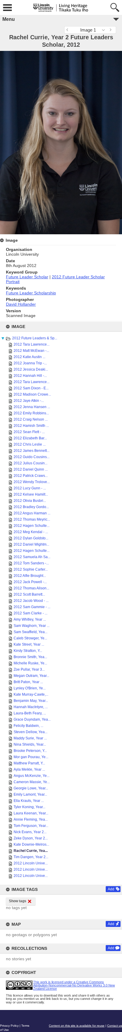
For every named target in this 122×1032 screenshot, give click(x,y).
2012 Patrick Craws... (31, 476)
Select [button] (105, 29)
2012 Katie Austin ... (29, 357)
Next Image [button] (111, 29)
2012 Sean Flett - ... (29, 432)
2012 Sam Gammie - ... (32, 607)
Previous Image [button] (69, 29)
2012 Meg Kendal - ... (31, 532)
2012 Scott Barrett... (29, 594)
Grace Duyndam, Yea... (32, 719)
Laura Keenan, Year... (31, 813)
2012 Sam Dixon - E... (31, 388)
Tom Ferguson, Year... (31, 826)
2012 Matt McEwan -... (31, 351)
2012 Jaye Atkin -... (29, 401)
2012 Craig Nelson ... (31, 419)
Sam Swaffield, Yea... (30, 632)
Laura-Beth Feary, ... (30, 713)
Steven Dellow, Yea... (30, 732)
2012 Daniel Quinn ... (31, 469)
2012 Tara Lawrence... (31, 344)
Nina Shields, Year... (30, 744)
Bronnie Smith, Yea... (30, 657)
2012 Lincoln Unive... (31, 863)
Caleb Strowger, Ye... (30, 638)
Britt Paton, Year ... (28, 682)
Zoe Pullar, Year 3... (29, 669)
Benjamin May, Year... (31, 701)
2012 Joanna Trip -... (30, 363)
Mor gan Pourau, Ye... (31, 757)
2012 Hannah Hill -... (30, 376)
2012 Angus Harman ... (32, 513)
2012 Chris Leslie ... (30, 444)
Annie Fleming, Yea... (31, 819)
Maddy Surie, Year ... (30, 738)
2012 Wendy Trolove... (32, 482)
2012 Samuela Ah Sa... (32, 557)
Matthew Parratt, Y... (29, 763)
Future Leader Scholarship (31, 293)
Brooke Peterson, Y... (30, 751)
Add (111, 889)
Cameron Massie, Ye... (32, 782)
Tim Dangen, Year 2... (31, 857)
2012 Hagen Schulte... (31, 526)
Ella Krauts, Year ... (29, 801)
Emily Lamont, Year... (30, 794)
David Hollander (21, 304)
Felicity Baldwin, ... (28, 726)
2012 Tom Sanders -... (31, 563)
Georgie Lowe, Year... (31, 788)
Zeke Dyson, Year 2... (31, 838)
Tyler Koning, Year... (29, 807)
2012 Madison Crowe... (32, 394)
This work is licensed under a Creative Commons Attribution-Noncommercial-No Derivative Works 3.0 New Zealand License (74, 985)
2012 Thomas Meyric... (32, 519)
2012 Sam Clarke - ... (30, 613)
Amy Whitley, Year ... (30, 619)
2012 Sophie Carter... (31, 569)
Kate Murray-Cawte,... (31, 694)
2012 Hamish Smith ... (31, 426)
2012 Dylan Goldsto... (31, 538)
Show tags (17, 901)
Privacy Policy (9, 1025)
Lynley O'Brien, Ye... (30, 688)
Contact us (114, 1025)
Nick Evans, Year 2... (30, 832)
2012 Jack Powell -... (30, 582)
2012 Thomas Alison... (31, 588)
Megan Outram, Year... (31, 676)
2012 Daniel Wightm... (31, 544)
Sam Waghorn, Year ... (31, 626)
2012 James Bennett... (31, 451)
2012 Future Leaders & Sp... (34, 338)
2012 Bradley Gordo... (31, 507)
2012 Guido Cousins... (31, 457)
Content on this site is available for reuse (77, 1025)
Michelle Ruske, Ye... (30, 663)
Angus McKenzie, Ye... (31, 776)
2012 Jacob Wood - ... (31, 601)
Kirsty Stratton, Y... (28, 651)
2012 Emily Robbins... (31, 413)
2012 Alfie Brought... (30, 576)
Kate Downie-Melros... (31, 844)
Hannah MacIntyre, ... (31, 707)
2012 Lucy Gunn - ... (30, 488)
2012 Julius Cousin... (30, 463)
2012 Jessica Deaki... (31, 369)
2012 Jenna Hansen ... (32, 407)
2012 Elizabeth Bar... (30, 438)
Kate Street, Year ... (29, 644)
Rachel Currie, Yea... (31, 851)
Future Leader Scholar (27, 276)
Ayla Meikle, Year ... (29, 769)
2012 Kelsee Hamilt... (31, 494)
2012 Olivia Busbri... (30, 501)
